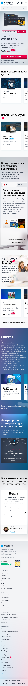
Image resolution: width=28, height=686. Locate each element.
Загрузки (3, 660)
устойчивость (5, 597)
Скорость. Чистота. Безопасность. (8, 96)
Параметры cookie (6, 636)
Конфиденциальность (7, 634)
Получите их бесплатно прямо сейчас (13, 459)
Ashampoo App (5, 662)
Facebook (13, 683)
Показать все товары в (16, 241)
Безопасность (5, 581)
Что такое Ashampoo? (7, 595)
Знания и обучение (6, 588)
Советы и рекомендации (8, 668)
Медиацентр (4, 622)
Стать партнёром (6, 620)
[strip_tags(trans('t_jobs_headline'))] (17, 564)
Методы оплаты (5, 639)
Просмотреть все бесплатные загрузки (13, 407)
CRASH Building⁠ (5, 608)
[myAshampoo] (18, 3)
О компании (4, 629)
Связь (2, 605)
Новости (3, 670)
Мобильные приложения (8, 586)
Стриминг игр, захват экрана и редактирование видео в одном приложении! (11, 308)
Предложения (6, 657)
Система (3, 575)
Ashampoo (5, 673)
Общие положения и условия (9, 631)
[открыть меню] (25, 3)
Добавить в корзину (15, 56)
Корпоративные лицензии (8, 614)
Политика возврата (6, 642)
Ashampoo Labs (5, 600)
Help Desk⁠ (4, 648)
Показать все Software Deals (14, 322)
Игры (2, 583)
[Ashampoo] (7, 545)
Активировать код (6, 665)
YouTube (22, 683)
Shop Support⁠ (5, 651)
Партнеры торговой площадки (9, 617)
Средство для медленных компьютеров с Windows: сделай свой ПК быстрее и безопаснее (11, 394)
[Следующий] (25, 90)
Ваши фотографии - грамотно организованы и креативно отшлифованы (11, 142)
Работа (3, 603)
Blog (6, 683)
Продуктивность (5, 578)
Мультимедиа (5, 573)
